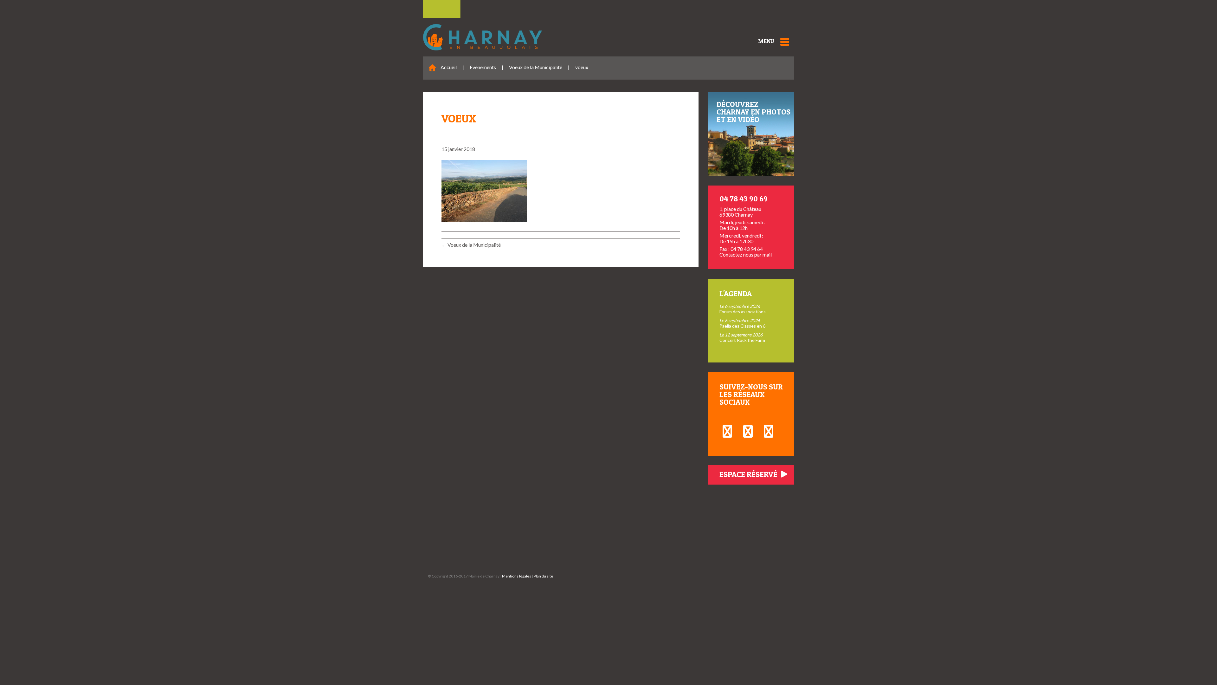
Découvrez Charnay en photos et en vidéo (753, 112)
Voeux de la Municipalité (535, 67)
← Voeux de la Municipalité (471, 245)
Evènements (483, 67)
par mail (762, 254)
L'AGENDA (735, 293)
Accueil (449, 67)
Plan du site (543, 576)
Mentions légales (516, 576)
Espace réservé (749, 474)
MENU (766, 41)
